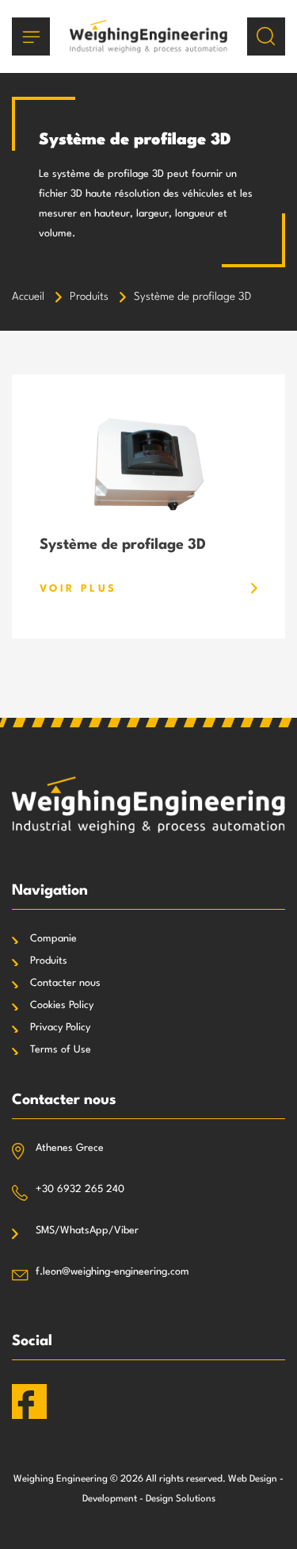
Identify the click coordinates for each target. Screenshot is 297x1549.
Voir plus (78, 589)
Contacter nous (65, 983)
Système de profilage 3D (123, 545)
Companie (53, 939)
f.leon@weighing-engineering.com (112, 1272)
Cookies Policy (61, 1005)
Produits (48, 961)
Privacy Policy (60, 1027)
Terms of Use (60, 1050)
